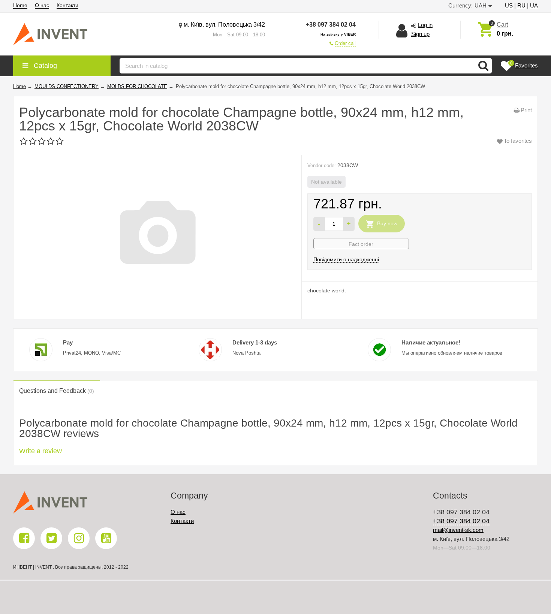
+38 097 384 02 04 (331, 24)
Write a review (40, 451)
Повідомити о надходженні (346, 259)
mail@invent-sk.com (458, 530)
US (509, 5)
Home (20, 5)
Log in (425, 25)
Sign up (420, 34)
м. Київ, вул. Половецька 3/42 (224, 24)
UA (534, 5)
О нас (42, 5)
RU (521, 5)
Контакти (67, 5)
